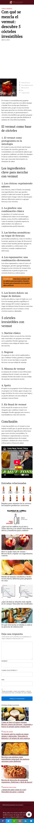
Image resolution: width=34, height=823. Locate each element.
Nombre (4, 661)
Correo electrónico (9, 670)
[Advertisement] (17, 60)
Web (2, 680)
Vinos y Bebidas (6, 8)
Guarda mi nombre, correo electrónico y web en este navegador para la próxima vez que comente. (17, 692)
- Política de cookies (16, 807)
